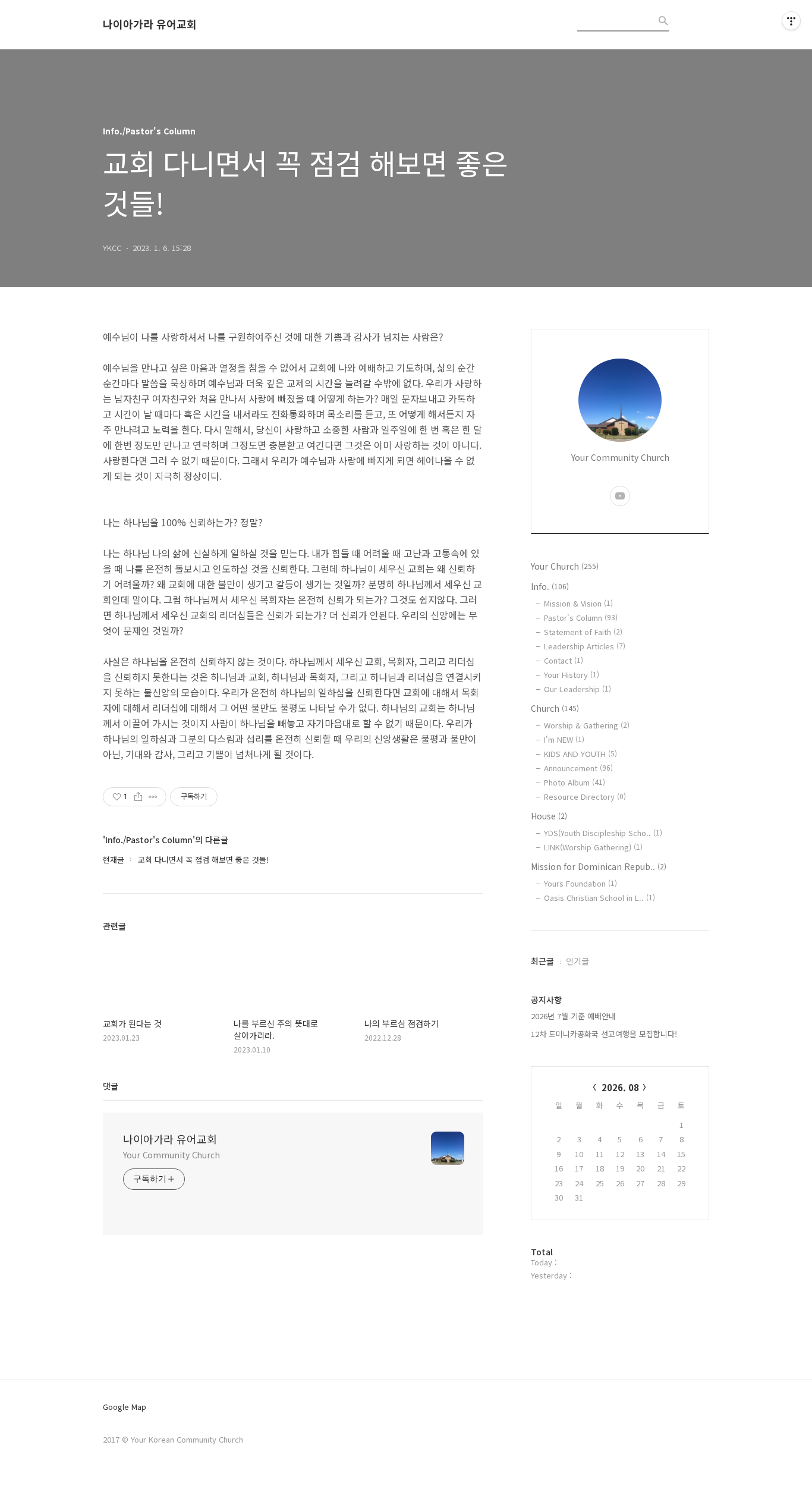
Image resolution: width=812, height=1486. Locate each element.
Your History (571, 674)
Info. (550, 586)
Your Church (565, 566)
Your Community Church (171, 1155)
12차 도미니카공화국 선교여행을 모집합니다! (604, 1033)
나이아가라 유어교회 (150, 24)
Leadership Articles (584, 646)
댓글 (110, 1086)
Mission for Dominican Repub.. (598, 866)
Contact (563, 660)
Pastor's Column (581, 617)
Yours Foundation (580, 883)
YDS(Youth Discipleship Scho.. (603, 832)
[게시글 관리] (153, 797)
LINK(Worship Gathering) (593, 847)
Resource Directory (585, 796)
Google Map (124, 1407)
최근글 (542, 961)
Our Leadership (577, 689)
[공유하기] (138, 797)
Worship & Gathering (587, 725)
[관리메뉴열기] (791, 21)
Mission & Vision (578, 603)
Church (555, 708)
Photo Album (574, 782)
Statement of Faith (583, 631)
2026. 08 (620, 1087)
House (549, 816)
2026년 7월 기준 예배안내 (573, 1016)
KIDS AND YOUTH (580, 753)
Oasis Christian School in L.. (599, 897)
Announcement (578, 768)
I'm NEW (564, 739)
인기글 (577, 961)
